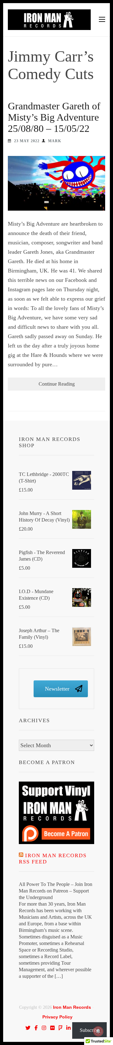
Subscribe (89, 1030)
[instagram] (44, 1028)
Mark (54, 141)
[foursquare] (60, 1028)
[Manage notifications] (98, 1031)
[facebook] (36, 1028)
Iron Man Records (72, 1007)
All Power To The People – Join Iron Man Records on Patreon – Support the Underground (55, 891)
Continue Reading (57, 384)
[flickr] (52, 1028)
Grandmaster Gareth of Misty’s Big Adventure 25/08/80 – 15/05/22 (54, 117)
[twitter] (27, 1028)
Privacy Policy (57, 1016)
